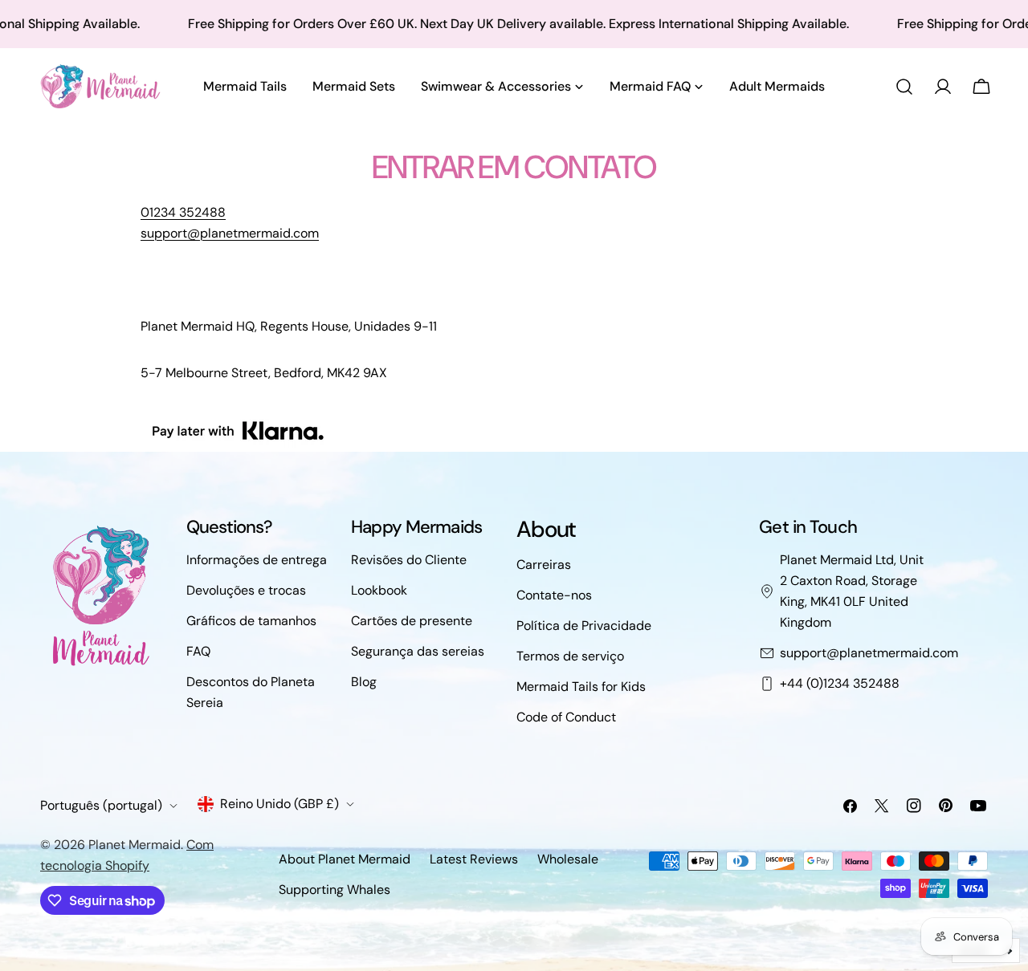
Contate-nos (554, 595)
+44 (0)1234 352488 (840, 683)
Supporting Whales (334, 889)
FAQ (198, 651)
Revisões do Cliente (409, 559)
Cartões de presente (411, 620)
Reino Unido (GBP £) (279, 803)
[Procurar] (904, 87)
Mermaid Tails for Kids (581, 686)
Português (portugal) (101, 805)
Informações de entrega (256, 559)
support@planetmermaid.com (869, 652)
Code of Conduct (566, 717)
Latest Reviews (474, 859)
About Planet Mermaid (344, 859)
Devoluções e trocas (246, 590)
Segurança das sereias (417, 651)
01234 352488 (183, 212)
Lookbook (379, 590)
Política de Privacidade (583, 625)
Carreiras (543, 564)
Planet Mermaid (134, 844)
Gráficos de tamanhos (251, 620)
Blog (364, 681)
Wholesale (567, 859)
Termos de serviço (570, 656)
